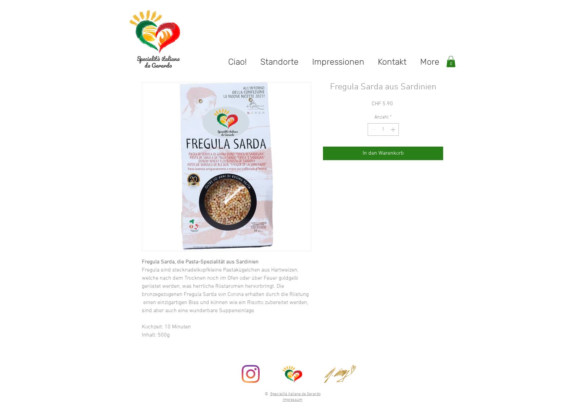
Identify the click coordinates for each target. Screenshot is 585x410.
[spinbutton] (383, 129)
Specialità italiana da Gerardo (295, 394)
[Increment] (393, 129)
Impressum (292, 399)
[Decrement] (373, 129)
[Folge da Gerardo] (251, 374)
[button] (451, 61)
